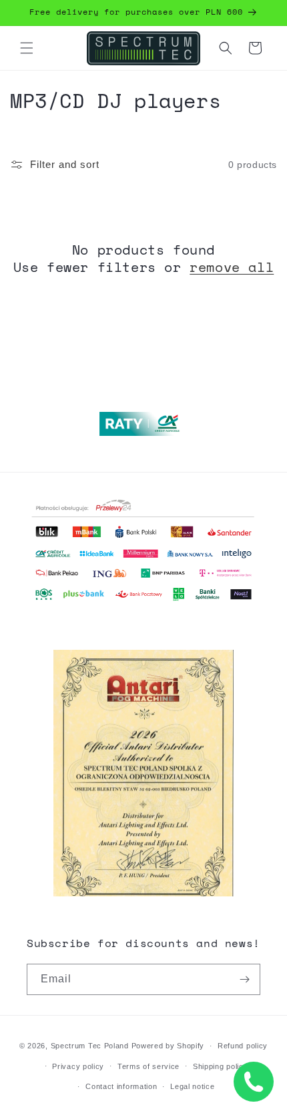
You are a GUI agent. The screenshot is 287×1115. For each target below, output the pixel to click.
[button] (26, 48)
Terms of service (148, 1066)
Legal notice (192, 1086)
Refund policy (243, 1046)
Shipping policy (220, 1066)
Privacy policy (78, 1066)
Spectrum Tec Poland (90, 1046)
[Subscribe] (245, 979)
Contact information (121, 1086)
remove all (232, 267)
